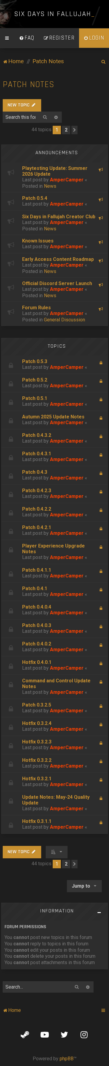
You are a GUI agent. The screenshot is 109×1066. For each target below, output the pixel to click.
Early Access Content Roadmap (58, 259)
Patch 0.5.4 (34, 198)
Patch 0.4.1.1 (36, 570)
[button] (74, 130)
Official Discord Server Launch (57, 283)
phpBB (67, 1058)
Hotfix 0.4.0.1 (36, 662)
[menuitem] (27, 38)
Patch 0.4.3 (34, 472)
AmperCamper (67, 180)
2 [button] (66, 130)
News (50, 186)
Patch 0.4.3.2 (36, 435)
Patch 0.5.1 (34, 398)
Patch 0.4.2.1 (36, 527)
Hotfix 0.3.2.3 (36, 742)
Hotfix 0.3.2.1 (36, 779)
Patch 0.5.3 (34, 361)
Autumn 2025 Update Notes (53, 417)
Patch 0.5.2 (34, 380)
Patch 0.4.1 (34, 588)
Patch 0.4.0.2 (36, 644)
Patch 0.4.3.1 (36, 454)
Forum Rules (36, 307)
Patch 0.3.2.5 (36, 705)
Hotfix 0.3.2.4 (36, 723)
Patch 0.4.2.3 (36, 490)
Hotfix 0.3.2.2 (36, 760)
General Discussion (64, 320)
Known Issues (38, 241)
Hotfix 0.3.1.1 (36, 821)
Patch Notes (28, 84)
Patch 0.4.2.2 (36, 509)
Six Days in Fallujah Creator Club (58, 216)
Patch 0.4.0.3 (36, 625)
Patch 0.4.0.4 (36, 607)
